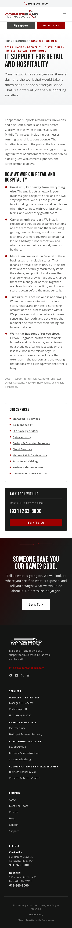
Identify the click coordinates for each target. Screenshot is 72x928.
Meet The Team (18, 805)
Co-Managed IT (23, 425)
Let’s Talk (36, 605)
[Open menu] (64, 14)
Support (14, 831)
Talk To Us (36, 523)
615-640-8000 (19, 885)
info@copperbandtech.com (26, 667)
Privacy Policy (36, 914)
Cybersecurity (22, 437)
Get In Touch (51, 25)
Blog (12, 818)
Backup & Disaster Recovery (31, 443)
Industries (21, 40)
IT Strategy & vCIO (25, 431)
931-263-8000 (19, 865)
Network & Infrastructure (30, 455)
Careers (13, 812)
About (12, 799)
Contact (13, 824)
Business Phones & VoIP (28, 467)
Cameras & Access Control (30, 473)
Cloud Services (22, 449)
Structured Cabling (25, 461)
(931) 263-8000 (26, 511)
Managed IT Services (26, 418)
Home (8, 40)
